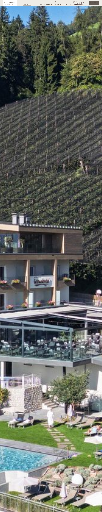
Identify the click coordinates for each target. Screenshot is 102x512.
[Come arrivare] (51, 2)
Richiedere (93, 3)
